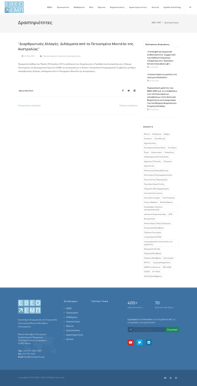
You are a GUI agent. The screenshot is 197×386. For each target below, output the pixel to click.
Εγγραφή (172, 329)
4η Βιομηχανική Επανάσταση (156, 157)
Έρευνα (101, 7)
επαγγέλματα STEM (152, 237)
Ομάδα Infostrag (172, 7)
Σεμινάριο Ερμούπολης (154, 184)
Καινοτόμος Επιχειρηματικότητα (158, 175)
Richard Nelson (166, 202)
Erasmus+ (148, 138)
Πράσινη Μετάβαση (152, 258)
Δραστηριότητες (138, 7)
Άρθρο (167, 134)
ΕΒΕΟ (49, 7)
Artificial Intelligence (153, 276)
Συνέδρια (172, 147)
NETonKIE (167, 267)
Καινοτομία (168, 258)
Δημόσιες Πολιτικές (152, 161)
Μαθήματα (79, 7)
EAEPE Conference (152, 267)
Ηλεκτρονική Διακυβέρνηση (156, 170)
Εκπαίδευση (160, 138)
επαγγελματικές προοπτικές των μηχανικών (158, 243)
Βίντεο (147, 134)
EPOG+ (147, 262)
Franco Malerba (150, 202)
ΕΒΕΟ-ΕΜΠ (156, 22)
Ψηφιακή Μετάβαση (152, 253)
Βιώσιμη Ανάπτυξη (152, 249)
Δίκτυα (155, 7)
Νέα (91, 7)
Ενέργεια (168, 161)
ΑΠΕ (170, 214)
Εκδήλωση (156, 134)
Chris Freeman (168, 198)
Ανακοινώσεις (73, 321)
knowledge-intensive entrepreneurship (153, 208)
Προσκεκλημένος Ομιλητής (54, 56)
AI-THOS (156, 271)
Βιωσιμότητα (149, 219)
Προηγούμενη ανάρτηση (29, 105)
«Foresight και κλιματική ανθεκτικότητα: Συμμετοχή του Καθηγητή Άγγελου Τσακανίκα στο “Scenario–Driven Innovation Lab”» (161, 57)
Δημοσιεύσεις (117, 7)
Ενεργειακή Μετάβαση (154, 228)
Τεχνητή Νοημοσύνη (161, 262)
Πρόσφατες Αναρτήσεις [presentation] (157, 44)
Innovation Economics (153, 193)
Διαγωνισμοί (156, 152)
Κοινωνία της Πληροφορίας (156, 179)
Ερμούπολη (149, 166)
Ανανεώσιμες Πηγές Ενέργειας (157, 223)
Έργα (146, 152)
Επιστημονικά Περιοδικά (154, 147)
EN (190, 7)
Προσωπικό (63, 7)
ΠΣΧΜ (147, 271)
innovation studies (152, 198)
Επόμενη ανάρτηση (128, 105)
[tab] (157, 44)
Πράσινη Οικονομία (152, 232)
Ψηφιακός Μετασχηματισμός (156, 189)
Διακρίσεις (169, 152)
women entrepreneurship (155, 214)
